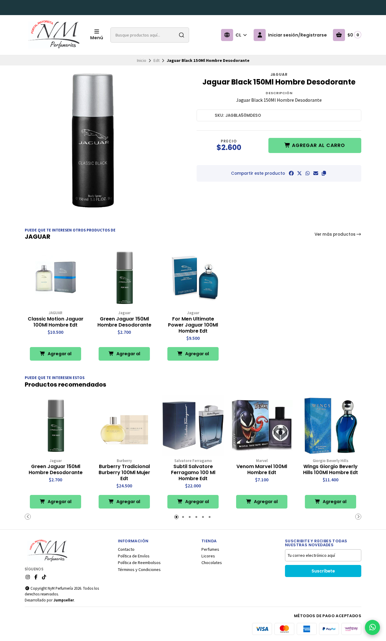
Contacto (126, 549)
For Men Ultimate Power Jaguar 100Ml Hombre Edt (193, 325)
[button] (324, 173)
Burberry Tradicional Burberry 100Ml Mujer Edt (124, 473)
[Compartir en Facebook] (291, 173)
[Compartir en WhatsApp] (308, 173)
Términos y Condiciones (139, 569)
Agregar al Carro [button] (59, 356)
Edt (156, 60)
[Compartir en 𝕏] (299, 173)
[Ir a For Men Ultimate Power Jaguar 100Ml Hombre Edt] (193, 277)
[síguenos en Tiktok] (44, 577)
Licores (208, 556)
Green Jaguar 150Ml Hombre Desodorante (124, 322)
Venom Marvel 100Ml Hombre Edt (261, 470)
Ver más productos (335, 234)
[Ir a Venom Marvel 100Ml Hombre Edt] (262, 425)
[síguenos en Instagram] (28, 577)
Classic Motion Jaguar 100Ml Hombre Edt (56, 322)
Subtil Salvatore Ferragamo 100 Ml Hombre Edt (193, 473)
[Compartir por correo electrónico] (316, 173)
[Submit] (181, 35)
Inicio (141, 60)
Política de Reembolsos (139, 562)
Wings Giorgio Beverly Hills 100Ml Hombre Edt (330, 470)
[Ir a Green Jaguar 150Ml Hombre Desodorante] (124, 277)
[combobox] (149, 35)
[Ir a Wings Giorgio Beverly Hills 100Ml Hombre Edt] (330, 425)
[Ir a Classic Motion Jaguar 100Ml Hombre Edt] (55, 277)
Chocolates (211, 562)
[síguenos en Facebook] (36, 577)
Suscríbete (323, 571)
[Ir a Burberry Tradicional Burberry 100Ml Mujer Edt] (124, 425)
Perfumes (210, 549)
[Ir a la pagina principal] (54, 35)
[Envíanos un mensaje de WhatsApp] (372, 627)
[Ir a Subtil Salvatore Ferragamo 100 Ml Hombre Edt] (193, 425)
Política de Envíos (134, 556)
